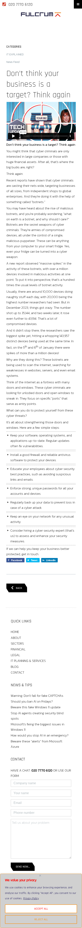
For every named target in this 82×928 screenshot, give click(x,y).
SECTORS (17, 643)
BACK (18, 588)
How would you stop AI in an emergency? (39, 735)
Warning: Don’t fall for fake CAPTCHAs (37, 695)
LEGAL (15, 655)
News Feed (13, 62)
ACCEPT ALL (41, 909)
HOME (15, 631)
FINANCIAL (18, 649)
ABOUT (16, 637)
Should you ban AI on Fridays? (32, 701)
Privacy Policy (31, 898)
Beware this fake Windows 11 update (36, 707)
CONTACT (17, 672)
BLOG (15, 666)
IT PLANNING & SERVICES (28, 660)
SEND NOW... (23, 867)
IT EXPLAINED (15, 54)
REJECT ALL (41, 919)
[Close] (40, 875)
